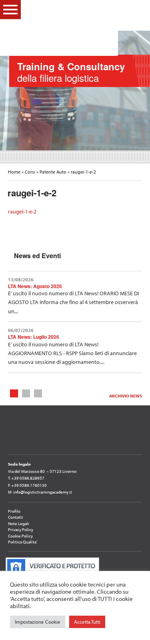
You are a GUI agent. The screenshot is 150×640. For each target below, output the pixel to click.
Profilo (14, 511)
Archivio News (125, 396)
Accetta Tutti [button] (87, 621)
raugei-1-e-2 (22, 211)
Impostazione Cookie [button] (37, 621)
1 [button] (14, 392)
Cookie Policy (20, 536)
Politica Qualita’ (22, 542)
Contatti (15, 517)
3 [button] (38, 392)
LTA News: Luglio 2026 (33, 336)
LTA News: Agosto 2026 (35, 286)
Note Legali (18, 523)
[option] (75, 90)
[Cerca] (137, 9)
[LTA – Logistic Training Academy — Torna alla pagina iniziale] (70, 27)
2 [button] (26, 392)
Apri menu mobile (10, 9)
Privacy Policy (20, 529)
